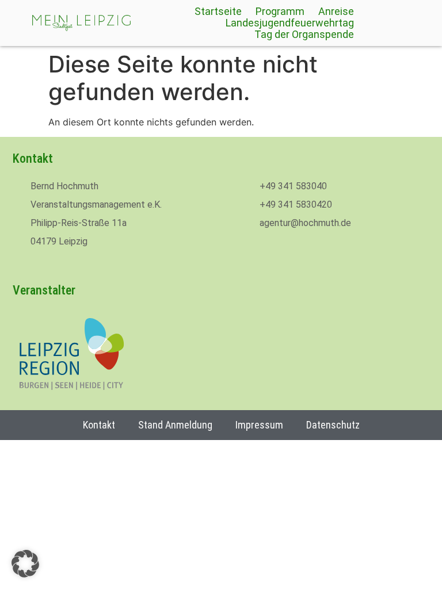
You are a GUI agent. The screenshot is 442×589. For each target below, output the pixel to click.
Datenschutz (333, 425)
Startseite (218, 11)
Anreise (336, 11)
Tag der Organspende (304, 34)
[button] (25, 563)
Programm (280, 11)
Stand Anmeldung (175, 425)
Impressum (259, 425)
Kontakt (99, 425)
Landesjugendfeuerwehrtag (290, 23)
